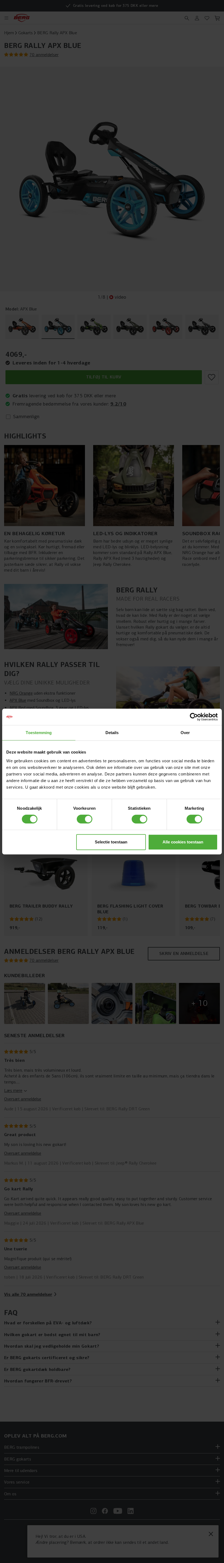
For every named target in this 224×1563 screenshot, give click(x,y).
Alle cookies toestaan (183, 842)
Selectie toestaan (111, 842)
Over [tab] (185, 732)
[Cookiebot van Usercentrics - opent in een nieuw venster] (194, 717)
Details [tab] (112, 732)
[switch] (84, 819)
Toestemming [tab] (39, 732)
